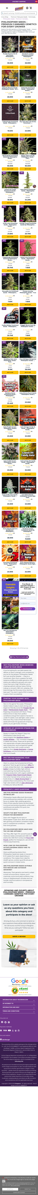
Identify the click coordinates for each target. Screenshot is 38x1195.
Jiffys (30, 765)
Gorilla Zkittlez (8, 739)
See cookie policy (15, 1185)
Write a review (19, 936)
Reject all (28, 1189)
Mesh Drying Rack (22, 779)
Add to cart (10, 67)
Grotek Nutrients (20, 749)
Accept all (10, 1189)
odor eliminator (27, 783)
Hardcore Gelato (23, 737)
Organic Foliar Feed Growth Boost (18, 775)
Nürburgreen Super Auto (18, 710)
